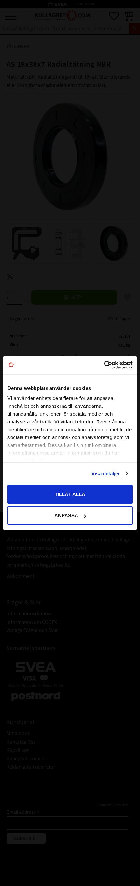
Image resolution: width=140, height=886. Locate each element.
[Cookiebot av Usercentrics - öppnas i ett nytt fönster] (104, 365)
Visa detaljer (105, 473)
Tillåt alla (70, 494)
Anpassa (66, 515)
